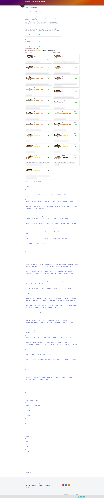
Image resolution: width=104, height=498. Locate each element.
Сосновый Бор (38, 344)
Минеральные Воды (30, 290)
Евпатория (28, 238)
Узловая (27, 359)
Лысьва (27, 283)
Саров (71, 337)
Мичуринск (62, 290)
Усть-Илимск (73, 359)
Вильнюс (28, 410)
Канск (76, 264)
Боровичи (57, 206)
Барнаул (53, 201)
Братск (63, 206)
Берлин (31, 456)
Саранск (54, 337)
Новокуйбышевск (55, 303)
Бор (43, 206)
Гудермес (74, 223)
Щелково (34, 389)
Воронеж (28, 218)
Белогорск (33, 204)
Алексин (45, 191)
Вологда (62, 216)
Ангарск (64, 191)
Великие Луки (29, 213)
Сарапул (60, 337)
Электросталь (29, 395)
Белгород (65, 201)
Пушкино (28, 324)
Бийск (74, 204)
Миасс (69, 288)
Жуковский (44, 243)
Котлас (46, 271)
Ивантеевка (34, 254)
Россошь (56, 330)
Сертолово (28, 342)
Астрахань (70, 194)
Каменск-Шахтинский (61, 264)
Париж (27, 462)
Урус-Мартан (48, 359)
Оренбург (64, 312)
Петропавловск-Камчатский (32, 322)
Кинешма (46, 266)
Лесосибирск (54, 281)
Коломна (58, 268)
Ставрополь (51, 344)
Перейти (48, 59)
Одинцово (34, 312)
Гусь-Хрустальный (35, 225)
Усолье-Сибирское (57, 359)
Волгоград (35, 216)
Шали (34, 384)
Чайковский (28, 377)
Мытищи (28, 293)
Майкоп (42, 288)
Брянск (68, 206)
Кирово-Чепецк (64, 266)
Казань (27, 264)
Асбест (64, 194)
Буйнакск (41, 208)
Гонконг (28, 467)
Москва (27, 186)
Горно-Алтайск (55, 223)
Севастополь (36, 339)
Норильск (43, 307)
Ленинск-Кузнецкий (44, 281)
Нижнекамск (61, 300)
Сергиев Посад (59, 339)
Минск (27, 425)
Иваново (28, 254)
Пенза (44, 320)
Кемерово (34, 266)
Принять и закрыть (81, 496)
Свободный (28, 339)
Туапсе (32, 354)
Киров (57, 266)
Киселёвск (72, 266)
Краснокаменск (68, 271)
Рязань (33, 332)
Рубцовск (72, 330)
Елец (59, 238)
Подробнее (74, 496)
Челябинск (49, 377)
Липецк (61, 281)
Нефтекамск (35, 300)
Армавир (40, 194)
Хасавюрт (45, 372)
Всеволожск (49, 218)
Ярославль (37, 405)
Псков (72, 322)
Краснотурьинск (38, 273)
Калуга (41, 264)
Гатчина (27, 223)
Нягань (56, 307)
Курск (44, 275)
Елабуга (54, 238)
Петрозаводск (64, 320)
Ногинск (37, 307)
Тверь (39, 352)
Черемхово (56, 377)
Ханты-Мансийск (36, 372)
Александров (38, 191)
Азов (32, 191)
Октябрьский (47, 312)
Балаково (28, 201)
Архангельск (58, 194)
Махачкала (49, 288)
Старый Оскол (59, 344)
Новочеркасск (63, 305)
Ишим (65, 254)
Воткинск (42, 218)
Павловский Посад (36, 320)
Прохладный (65, 322)
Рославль (50, 330)
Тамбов (33, 352)
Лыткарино (33, 283)
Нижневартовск (52, 300)
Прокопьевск (57, 322)
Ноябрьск (50, 307)
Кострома (40, 271)
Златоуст (51, 248)
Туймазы (39, 354)
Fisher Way (29, 495)
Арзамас (34, 194)
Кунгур (33, 275)
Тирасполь (28, 451)
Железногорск (29, 243)
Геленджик (34, 223)
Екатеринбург (47, 238)
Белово (27, 204)
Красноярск (46, 273)
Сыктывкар (39, 346)
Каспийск (28, 266)
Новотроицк (37, 305)
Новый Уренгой (29, 307)
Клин (35, 268)
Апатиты (28, 194)
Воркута (73, 216)
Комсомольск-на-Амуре (67, 268)
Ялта (32, 405)
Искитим (60, 254)
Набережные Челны (30, 298)
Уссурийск (66, 359)
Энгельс (41, 395)
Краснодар (60, 271)
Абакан (27, 191)
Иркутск (53, 254)
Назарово (39, 298)
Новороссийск (74, 303)
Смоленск (60, 342)
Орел (58, 312)
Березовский (68, 204)
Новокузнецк (46, 303)
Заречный (28, 248)
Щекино (27, 389)
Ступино (75, 344)
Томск (76, 352)
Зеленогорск (35, 248)
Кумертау (28, 275)
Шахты (38, 384)
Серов (65, 339)
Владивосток (63, 213)
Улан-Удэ (34, 359)
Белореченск (48, 204)
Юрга (37, 400)
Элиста (35, 395)
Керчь (40, 266)
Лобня (71, 281)
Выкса (61, 218)
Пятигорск (34, 324)
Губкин (68, 223)
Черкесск (70, 377)
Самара (38, 337)
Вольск (67, 216)
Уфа (26, 361)
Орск (27, 315)
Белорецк (40, 204)
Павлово (28, 320)
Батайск (59, 201)
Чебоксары (42, 377)
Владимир (28, 216)
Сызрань (33, 346)
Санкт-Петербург (46, 337)
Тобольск (64, 352)
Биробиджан (29, 206)
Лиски (66, 281)
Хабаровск (28, 372)
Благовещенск (37, 206)
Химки (50, 372)
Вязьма (66, 218)
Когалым (52, 268)
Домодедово (66, 231)
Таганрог (28, 352)
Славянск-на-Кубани (51, 342)
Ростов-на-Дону (64, 330)
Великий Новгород (38, 213)
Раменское (28, 330)
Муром (76, 290)
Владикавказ (71, 213)
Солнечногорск (29, 344)
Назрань (45, 298)
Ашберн (27, 431)
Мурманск (70, 290)
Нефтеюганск (43, 300)
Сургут (27, 346)
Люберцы (41, 283)
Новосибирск (29, 305)
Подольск (43, 322)
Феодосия (28, 367)
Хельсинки (28, 472)
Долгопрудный (57, 231)
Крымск (60, 273)
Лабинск (28, 281)
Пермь (57, 320)
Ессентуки (64, 238)
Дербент (27, 231)
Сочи (45, 344)
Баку (27, 456)
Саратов (65, 337)
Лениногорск (35, 281)
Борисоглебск (50, 206)
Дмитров (50, 231)
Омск (54, 312)
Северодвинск (44, 339)
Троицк (27, 354)
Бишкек (27, 436)
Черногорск (28, 379)
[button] (28, 2)
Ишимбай (71, 254)
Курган (39, 275)
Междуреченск (57, 288)
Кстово (66, 273)
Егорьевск (35, 238)
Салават (27, 337)
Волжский (55, 216)
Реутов (39, 330)
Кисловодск (28, 268)
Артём (51, 194)
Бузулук (35, 208)
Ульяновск (40, 359)
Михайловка (47, 290)
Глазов (47, 223)
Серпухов (71, 339)
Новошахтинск (72, 305)
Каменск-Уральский (49, 264)
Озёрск (40, 312)
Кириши (52, 266)
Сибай (34, 342)
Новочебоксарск (54, 305)
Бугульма (75, 206)
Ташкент (28, 420)
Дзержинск (34, 231)
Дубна (27, 233)
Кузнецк (72, 273)
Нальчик (51, 298)
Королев (34, 271)
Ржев (44, 330)
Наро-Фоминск (58, 298)
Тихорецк (57, 352)
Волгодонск (42, 216)
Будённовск (28, 208)
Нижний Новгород (70, 300)
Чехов (34, 379)
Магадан (28, 288)
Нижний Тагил (29, 303)
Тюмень (49, 354)
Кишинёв (28, 415)
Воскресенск (35, 218)
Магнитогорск (35, 288)
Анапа (59, 191)
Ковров (45, 268)
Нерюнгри (28, 300)
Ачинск (27, 196)
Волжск (49, 216)
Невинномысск (74, 298)
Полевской (49, 322)
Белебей (71, 201)
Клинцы (40, 268)
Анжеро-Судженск (73, 191)
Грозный (63, 223)
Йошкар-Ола (28, 259)
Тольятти (71, 352)
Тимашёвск (45, 352)
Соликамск (67, 342)
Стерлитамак (68, 344)
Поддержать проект (67, 494)
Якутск (27, 405)
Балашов (47, 201)
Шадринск (28, 384)
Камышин (70, 264)
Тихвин (51, 352)
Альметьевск (52, 191)
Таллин (27, 441)
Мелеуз (64, 288)
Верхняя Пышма (48, 213)
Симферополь (41, 342)
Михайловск (55, 290)
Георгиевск (41, 223)
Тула (44, 354)
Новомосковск (65, 303)
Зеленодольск (44, 248)
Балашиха (40, 201)
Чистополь (40, 379)
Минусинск (39, 290)
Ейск (40, 238)
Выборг (56, 218)
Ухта (31, 361)
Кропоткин (53, 273)
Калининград (34, 264)
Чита (47, 379)
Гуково (27, 225)
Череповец (63, 377)
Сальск (33, 337)
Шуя (44, 384)
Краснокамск (29, 273)
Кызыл (49, 275)
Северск (51, 339)
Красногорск (53, 271)
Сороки (27, 446)
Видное (56, 213)
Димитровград (42, 231)
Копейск (28, 271)
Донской (73, 231)
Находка (66, 298)
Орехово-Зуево (71, 312)
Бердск (54, 204)
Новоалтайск (38, 303)
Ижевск (41, 254)
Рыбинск (28, 332)
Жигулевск (37, 243)
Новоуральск (45, 305)
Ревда (34, 330)
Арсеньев (46, 194)
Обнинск (28, 312)
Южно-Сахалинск (30, 400)
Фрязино (35, 367)
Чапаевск (36, 377)
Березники (60, 204)
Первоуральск (51, 320)
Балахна (34, 201)
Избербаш (47, 254)
